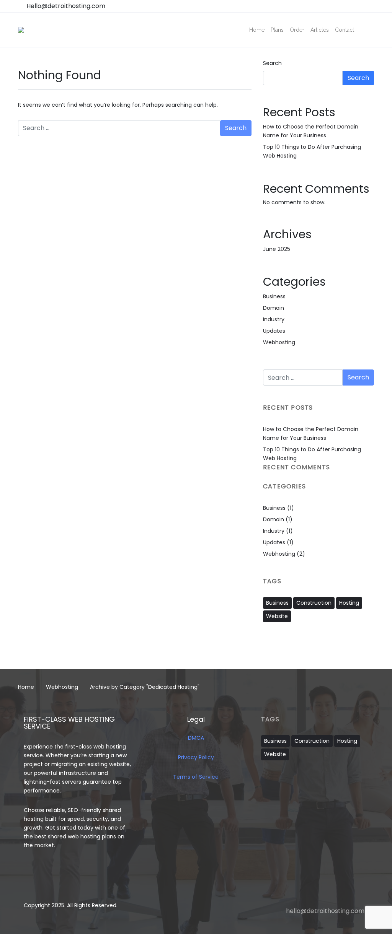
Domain (273, 308)
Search (272, 63)
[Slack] (327, 650)
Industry (273, 319)
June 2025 (276, 249)
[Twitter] (356, 650)
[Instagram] (284, 650)
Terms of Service (196, 777)
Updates (274, 331)
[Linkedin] (298, 650)
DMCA (196, 738)
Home (26, 687)
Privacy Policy (196, 757)
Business (274, 296)
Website (277, 616)
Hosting (349, 603)
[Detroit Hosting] (21, 30)
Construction (314, 603)
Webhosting (279, 342)
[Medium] (312, 650)
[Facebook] (269, 650)
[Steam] (341, 650)
